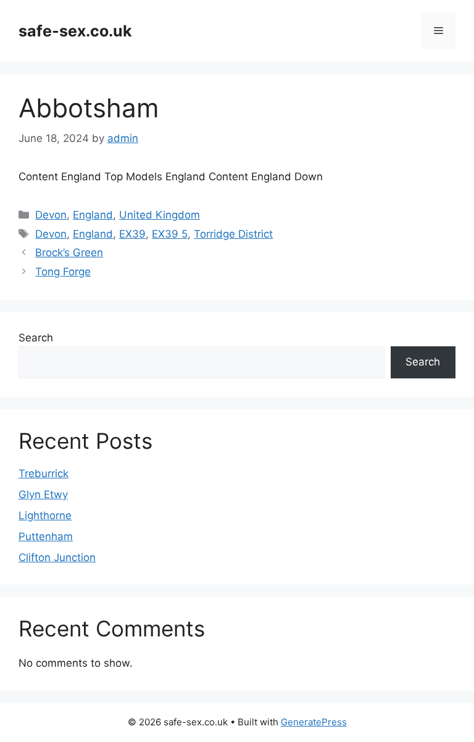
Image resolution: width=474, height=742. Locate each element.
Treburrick (44, 473)
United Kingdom (159, 215)
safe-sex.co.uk (75, 31)
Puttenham (46, 536)
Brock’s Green (69, 252)
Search (36, 337)
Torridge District (233, 234)
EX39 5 (170, 234)
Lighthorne (45, 515)
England (93, 215)
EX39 (132, 234)
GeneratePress (314, 722)
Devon (51, 215)
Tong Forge (63, 271)
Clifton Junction (57, 557)
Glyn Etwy (43, 494)
